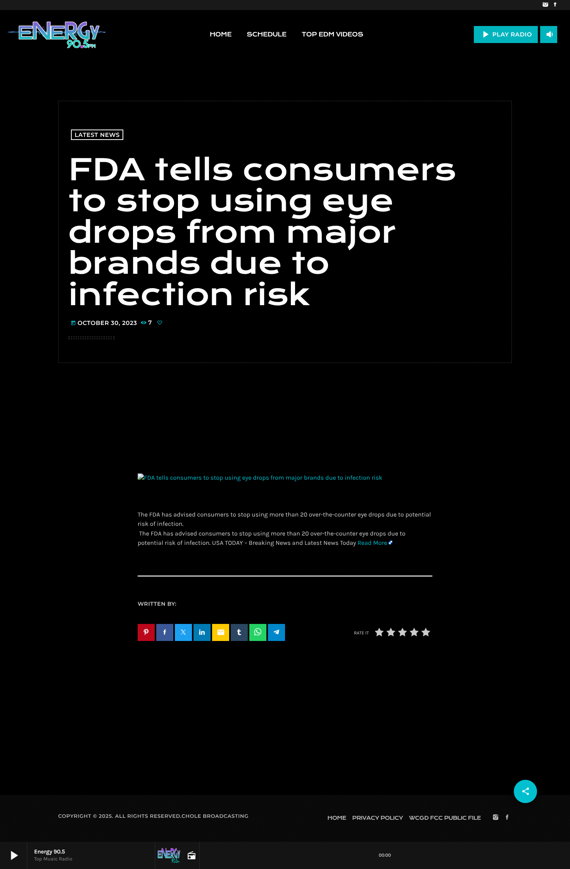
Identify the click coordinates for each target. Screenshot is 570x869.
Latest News (97, 134)
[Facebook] (555, 5)
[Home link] (56, 34)
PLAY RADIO (506, 34)
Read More (372, 543)
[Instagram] (545, 5)
